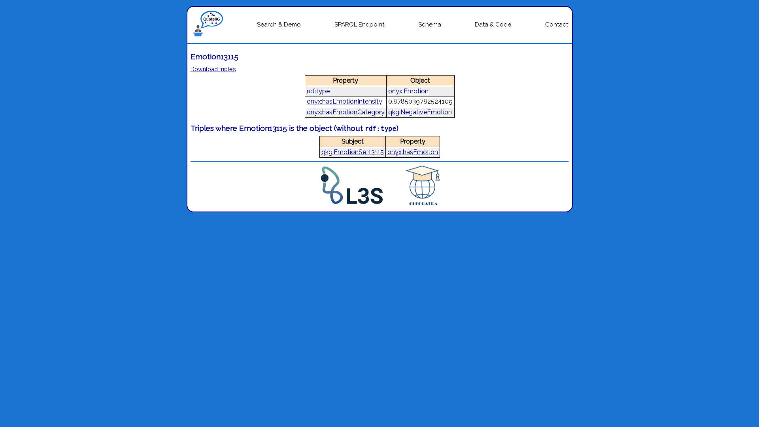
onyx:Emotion (408, 91)
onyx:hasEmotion (412, 152)
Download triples (213, 69)
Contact (556, 24)
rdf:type (318, 91)
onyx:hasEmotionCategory (346, 112)
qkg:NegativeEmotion (420, 112)
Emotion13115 (214, 56)
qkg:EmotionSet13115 (352, 152)
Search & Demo (279, 24)
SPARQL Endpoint (359, 24)
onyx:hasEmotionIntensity (344, 101)
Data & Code (493, 24)
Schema (429, 24)
